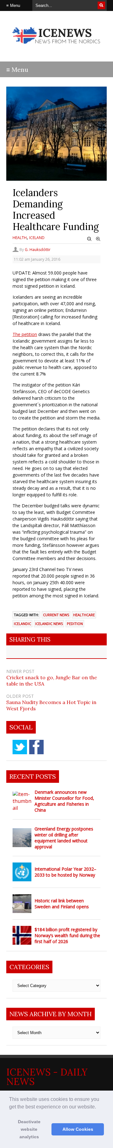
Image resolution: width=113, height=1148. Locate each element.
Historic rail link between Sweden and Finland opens (62, 904)
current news (56, 614)
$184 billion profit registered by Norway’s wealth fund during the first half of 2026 (67, 935)
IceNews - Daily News (47, 1076)
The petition (25, 334)
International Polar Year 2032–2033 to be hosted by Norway (65, 872)
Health (20, 237)
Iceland (37, 237)
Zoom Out (89, 239)
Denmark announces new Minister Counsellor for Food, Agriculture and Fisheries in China (64, 801)
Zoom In (98, 239)
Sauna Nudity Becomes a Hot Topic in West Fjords (51, 705)
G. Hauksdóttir (38, 249)
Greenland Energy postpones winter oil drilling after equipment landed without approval (64, 838)
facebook (36, 747)
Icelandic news (49, 623)
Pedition (75, 623)
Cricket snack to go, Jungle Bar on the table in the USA (51, 680)
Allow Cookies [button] (77, 1129)
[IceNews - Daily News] (56, 47)
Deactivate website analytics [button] (29, 1129)
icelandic (22, 623)
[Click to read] (22, 801)
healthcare (84, 614)
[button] (98, 1107)
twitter (20, 747)
